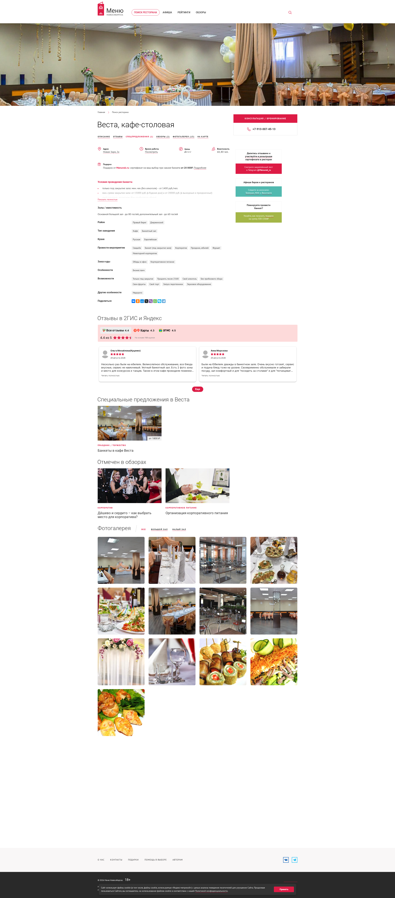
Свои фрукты (139, 284)
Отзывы (118, 136)
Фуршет (216, 248)
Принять (284, 889)
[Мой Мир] (142, 301)
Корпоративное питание (162, 262)
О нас (101, 860)
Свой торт (154, 284)
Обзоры (201, 12)
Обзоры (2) (163, 136)
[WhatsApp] (155, 301)
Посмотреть (151, 152)
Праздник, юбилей (200, 248)
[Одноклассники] (138, 301)
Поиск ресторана (145, 12)
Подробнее (200, 167)
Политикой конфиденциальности (211, 891)
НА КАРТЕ (203, 136)
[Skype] (159, 301)
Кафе (135, 231)
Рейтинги (184, 12)
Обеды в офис (140, 262)
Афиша (167, 12)
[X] (146, 301)
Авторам (178, 860)
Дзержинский (156, 222)
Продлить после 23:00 (168, 279)
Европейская (150, 239)
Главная (101, 112)
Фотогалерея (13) (183, 136)
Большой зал (159, 529)
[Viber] (151, 301)
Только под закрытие (143, 279)
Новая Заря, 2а (111, 152)
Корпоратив (181, 248)
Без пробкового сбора (211, 279)
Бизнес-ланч (139, 270)
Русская (136, 239)
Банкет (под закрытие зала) (158, 248)
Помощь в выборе (156, 860)
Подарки (133, 860)
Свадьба (137, 248)
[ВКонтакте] (133, 301)
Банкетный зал (149, 231)
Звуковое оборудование (199, 284)
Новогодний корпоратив (145, 253)
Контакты (116, 860)
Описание (104, 136)
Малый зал (179, 529)
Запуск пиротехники (173, 284)
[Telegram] (164, 301)
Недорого (137, 292)
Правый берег (139, 222)
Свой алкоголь (190, 279)
